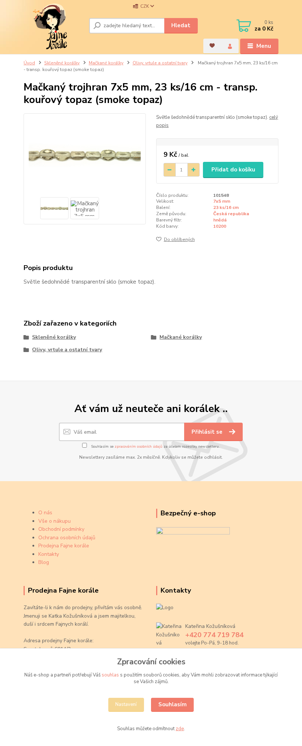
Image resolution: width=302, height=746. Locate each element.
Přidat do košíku (233, 169)
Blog (43, 562)
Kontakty (48, 554)
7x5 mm (221, 201)
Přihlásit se (208, 432)
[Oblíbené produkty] (212, 46)
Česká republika (231, 214)
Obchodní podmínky (61, 529)
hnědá (219, 220)
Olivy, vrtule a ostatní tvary (160, 63)
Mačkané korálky (106, 63)
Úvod (29, 63)
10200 (219, 226)
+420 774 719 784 (214, 635)
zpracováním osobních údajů (138, 446)
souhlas (110, 675)
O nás (45, 512)
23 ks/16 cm (226, 207)
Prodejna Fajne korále (63, 545)
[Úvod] (54, 27)
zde (180, 728)
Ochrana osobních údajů (66, 537)
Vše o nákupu (54, 521)
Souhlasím (172, 704)
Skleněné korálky (62, 63)
